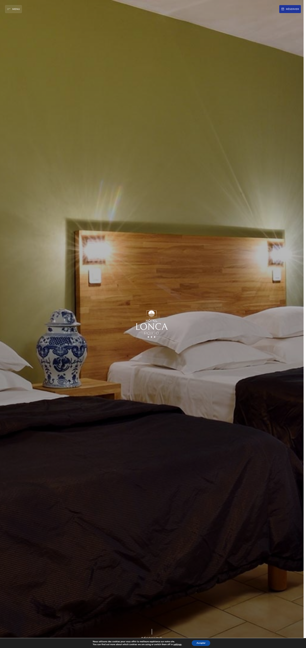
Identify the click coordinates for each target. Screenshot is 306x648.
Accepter (201, 642)
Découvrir (151, 637)
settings (177, 644)
